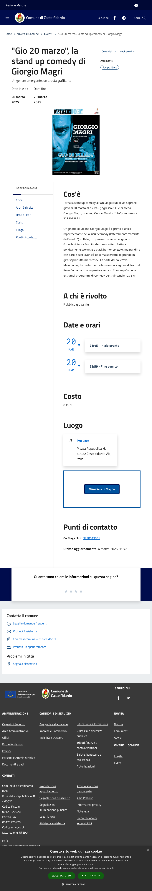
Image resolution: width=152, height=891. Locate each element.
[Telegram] (122, 17)
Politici (6, 751)
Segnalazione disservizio (54, 798)
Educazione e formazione (92, 724)
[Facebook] (113, 17)
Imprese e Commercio (53, 731)
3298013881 (91, 538)
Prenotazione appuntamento (48, 788)
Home (8, 34)
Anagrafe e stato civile (53, 724)
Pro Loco (83, 440)
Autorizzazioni (86, 766)
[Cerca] (144, 18)
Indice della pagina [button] (26, 188)
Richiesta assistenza (52, 823)
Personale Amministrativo (18, 757)
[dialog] (76, 868)
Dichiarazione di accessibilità (87, 820)
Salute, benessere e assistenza (89, 757)
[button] (75, 884)
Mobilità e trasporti (51, 737)
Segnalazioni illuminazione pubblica (53, 807)
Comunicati (121, 731)
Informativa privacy (89, 804)
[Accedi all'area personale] (136, 5)
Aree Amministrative (15, 731)
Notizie (118, 724)
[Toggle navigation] (7, 17)
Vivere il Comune (28, 34)
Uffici (5, 737)
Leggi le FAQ (47, 816)
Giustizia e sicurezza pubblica (89, 733)
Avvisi (118, 737)
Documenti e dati (13, 764)
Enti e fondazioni (12, 744)
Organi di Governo (13, 724)
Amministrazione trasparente (87, 788)
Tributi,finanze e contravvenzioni (87, 745)
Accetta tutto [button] (61, 875)
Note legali (83, 811)
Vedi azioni (126, 51)
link (111, 867)
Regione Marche (16, 5)
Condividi (107, 51)
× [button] (147, 849)
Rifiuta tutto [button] (91, 875)
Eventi (48, 34)
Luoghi (118, 756)
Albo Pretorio (85, 798)
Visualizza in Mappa (102, 489)
